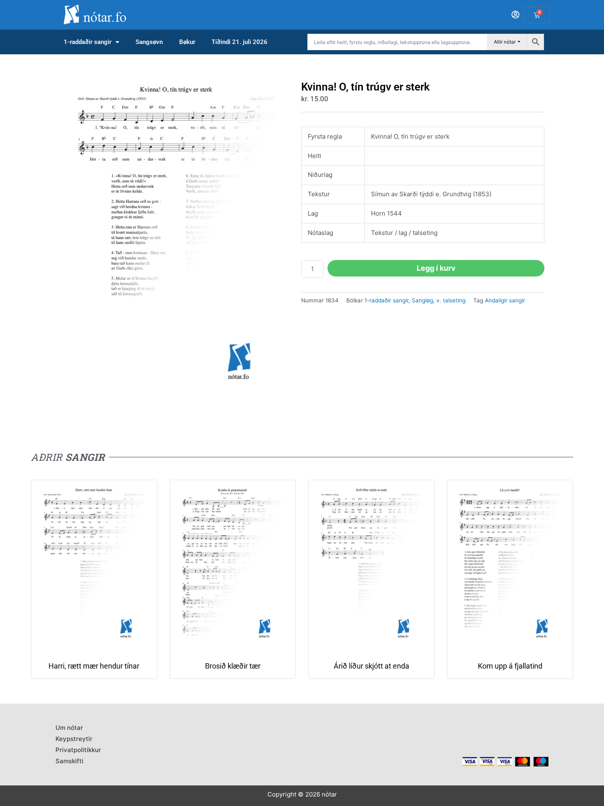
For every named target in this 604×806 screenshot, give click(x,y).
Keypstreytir (73, 739)
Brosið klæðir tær (233, 666)
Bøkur (187, 42)
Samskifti (69, 761)
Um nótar (69, 728)
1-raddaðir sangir (87, 42)
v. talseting (451, 300)
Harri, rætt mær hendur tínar (93, 666)
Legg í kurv (436, 268)
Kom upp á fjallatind (510, 666)
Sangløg (422, 300)
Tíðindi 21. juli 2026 (239, 42)
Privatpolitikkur (78, 750)
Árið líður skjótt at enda (371, 666)
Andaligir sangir (505, 300)
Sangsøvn (149, 42)
